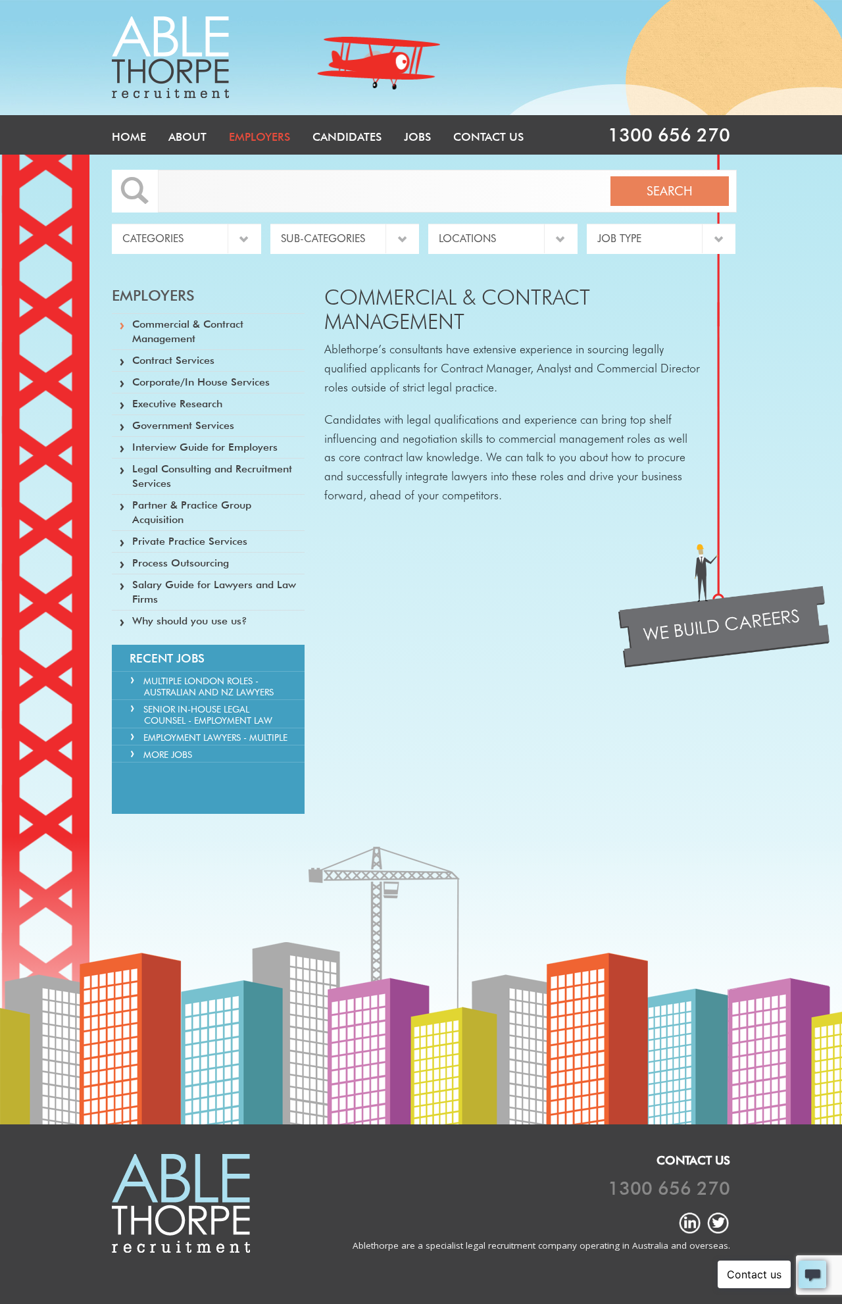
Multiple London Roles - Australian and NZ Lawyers (208, 686)
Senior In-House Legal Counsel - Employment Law (207, 715)
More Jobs (167, 754)
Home (129, 136)
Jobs (417, 136)
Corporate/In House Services (201, 382)
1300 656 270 (669, 135)
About (187, 136)
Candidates (347, 136)
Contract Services (173, 360)
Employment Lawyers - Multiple (215, 737)
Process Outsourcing (180, 563)
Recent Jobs (167, 658)
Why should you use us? (189, 620)
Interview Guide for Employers (205, 447)
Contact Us (488, 136)
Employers (259, 136)
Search (670, 191)
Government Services (183, 425)
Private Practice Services (189, 541)
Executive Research (177, 403)
